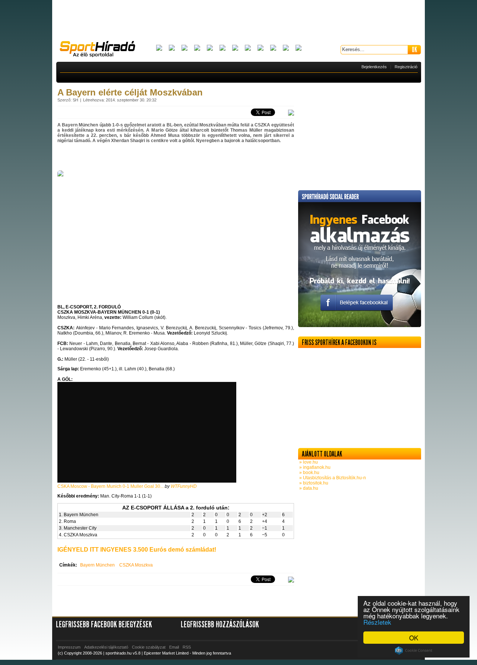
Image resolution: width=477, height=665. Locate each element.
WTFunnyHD (184, 486)
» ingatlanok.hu (314, 467)
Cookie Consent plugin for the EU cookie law (413, 650)
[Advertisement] (238, 20)
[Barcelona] (184, 48)
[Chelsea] (210, 48)
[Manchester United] (273, 48)
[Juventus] (235, 48)
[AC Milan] (159, 48)
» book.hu (308, 472)
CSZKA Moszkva (136, 565)
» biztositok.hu (313, 483)
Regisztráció (406, 67)
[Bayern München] (197, 48)
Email (174, 647)
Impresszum (69, 647)
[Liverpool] (248, 48)
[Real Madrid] (286, 48)
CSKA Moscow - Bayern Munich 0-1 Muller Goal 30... (110, 486)
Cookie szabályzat (148, 647)
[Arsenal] (172, 48)
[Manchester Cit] (260, 48)
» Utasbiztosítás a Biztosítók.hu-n (332, 477)
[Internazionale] (222, 48)
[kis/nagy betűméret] (291, 113)
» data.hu (308, 488)
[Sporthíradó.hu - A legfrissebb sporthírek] (100, 50)
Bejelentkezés (374, 67)
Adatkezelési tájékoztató (106, 647)
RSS (187, 647)
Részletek (377, 622)
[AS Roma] (298, 48)
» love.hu (308, 462)
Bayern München (97, 565)
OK (413, 637)
